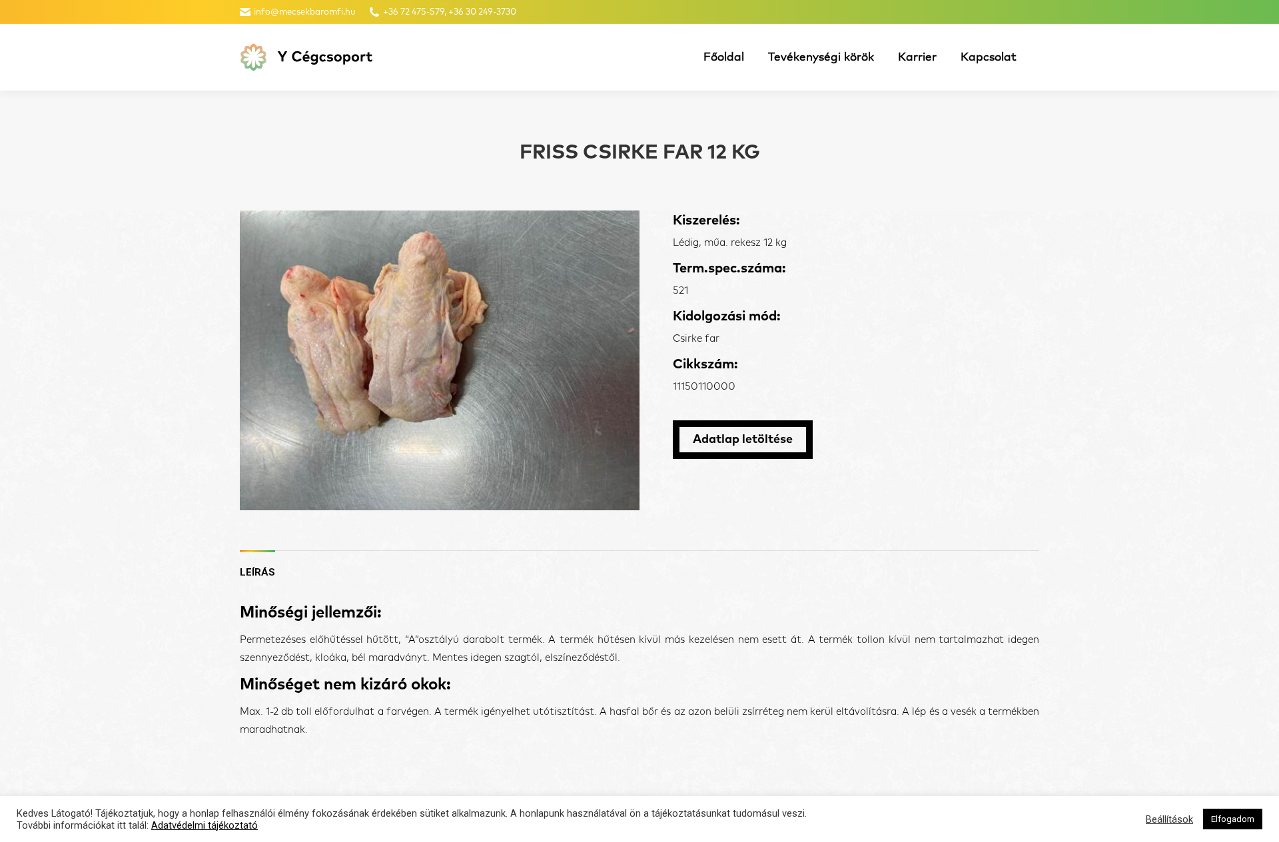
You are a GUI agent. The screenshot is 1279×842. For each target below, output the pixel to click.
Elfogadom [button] (1232, 819)
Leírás (257, 572)
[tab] (257, 566)
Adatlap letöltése (743, 440)
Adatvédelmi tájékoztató (204, 825)
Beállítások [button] (1169, 819)
